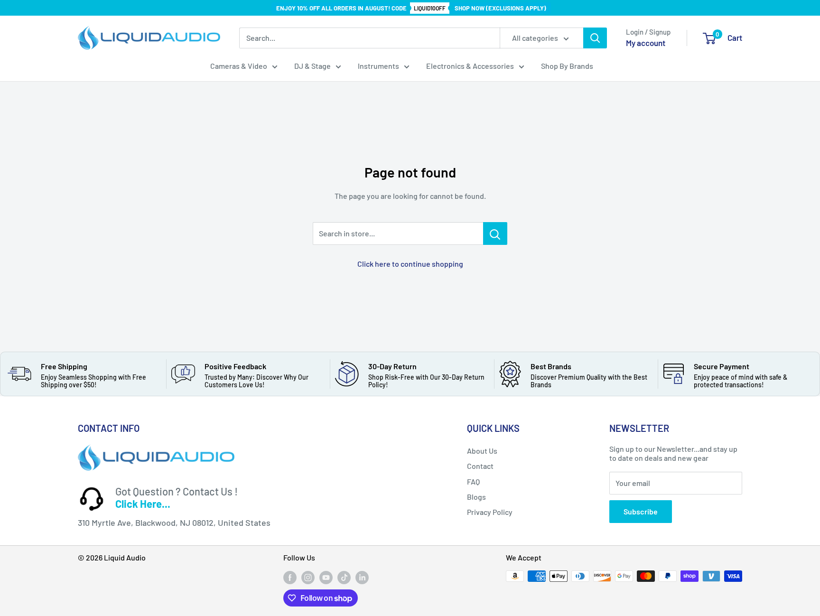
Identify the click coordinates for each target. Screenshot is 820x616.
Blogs (476, 496)
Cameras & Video (238, 65)
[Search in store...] (495, 233)
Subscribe (641, 511)
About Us (482, 450)
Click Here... (142, 503)
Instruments (378, 65)
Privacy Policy (489, 511)
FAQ (473, 481)
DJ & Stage (312, 65)
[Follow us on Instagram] (308, 577)
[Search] (595, 38)
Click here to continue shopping (410, 263)
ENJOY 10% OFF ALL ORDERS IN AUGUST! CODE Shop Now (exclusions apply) (411, 8)
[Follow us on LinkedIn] (362, 577)
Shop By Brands (567, 65)
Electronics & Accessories (470, 65)
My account (645, 42)
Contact (480, 465)
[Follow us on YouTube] (326, 577)
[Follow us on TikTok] (344, 577)
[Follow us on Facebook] (290, 577)
